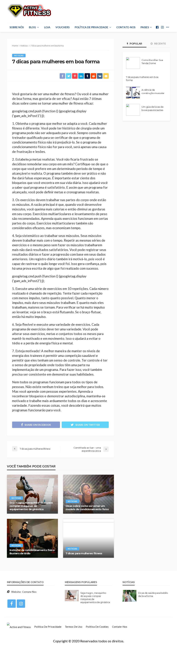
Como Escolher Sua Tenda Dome (152, 62)
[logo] (29, 10)
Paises (145, 27)
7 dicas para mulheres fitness (84, 553)
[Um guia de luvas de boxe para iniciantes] (133, 110)
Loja (47, 27)
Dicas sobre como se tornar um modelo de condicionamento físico (87, 507)
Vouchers (62, 27)
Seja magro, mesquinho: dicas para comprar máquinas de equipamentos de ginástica (31, 506)
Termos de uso (73, 626)
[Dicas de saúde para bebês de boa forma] (129, 596)
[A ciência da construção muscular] (133, 93)
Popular (135, 43)
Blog (32, 27)
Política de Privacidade (91, 27)
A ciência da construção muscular (153, 91)
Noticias (19, 55)
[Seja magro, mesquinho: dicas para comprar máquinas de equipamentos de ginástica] (32, 494)
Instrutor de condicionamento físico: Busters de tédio (32, 552)
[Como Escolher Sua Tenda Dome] (133, 63)
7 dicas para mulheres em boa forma (142, 79)
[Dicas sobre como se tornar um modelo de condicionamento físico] (88, 494)
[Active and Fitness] (19, 626)
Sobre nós (17, 27)
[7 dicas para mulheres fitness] (88, 538)
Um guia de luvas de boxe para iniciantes (152, 108)
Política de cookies (97, 626)
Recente (159, 43)
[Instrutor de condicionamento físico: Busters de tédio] (32, 538)
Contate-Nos (125, 27)
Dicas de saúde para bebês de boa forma (153, 594)
